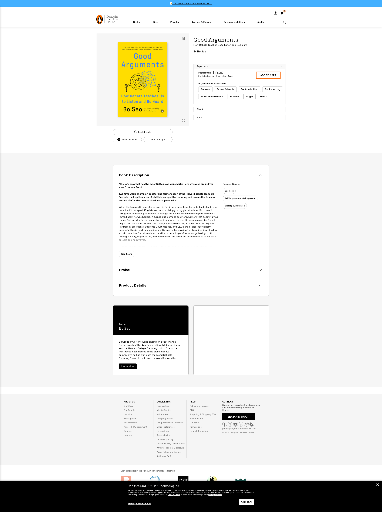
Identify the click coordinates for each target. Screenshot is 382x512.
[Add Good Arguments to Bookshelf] (183, 38)
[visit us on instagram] (251, 424)
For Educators (196, 418)
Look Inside (144, 132)
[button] (136, 22)
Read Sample (158, 139)
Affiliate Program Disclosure (170, 447)
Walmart (264, 96)
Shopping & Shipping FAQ (203, 414)
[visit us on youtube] (235, 424)
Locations (129, 414)
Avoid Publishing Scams (169, 452)
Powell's (234, 96)
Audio (239, 117)
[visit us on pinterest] (246, 424)
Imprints (128, 435)
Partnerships (163, 406)
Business (229, 190)
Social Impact (130, 422)
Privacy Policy (163, 435)
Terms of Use (163, 431)
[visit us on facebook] (224, 424)
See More (126, 254)
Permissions (196, 426)
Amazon (205, 89)
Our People (129, 410)
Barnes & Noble (225, 89)
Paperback (239, 66)
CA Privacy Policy (165, 439)
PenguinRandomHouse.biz (170, 422)
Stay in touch (240, 416)
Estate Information (199, 431)
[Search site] (284, 22)
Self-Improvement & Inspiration (240, 198)
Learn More (129, 367)
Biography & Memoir (235, 205)
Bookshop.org (272, 89)
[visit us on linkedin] (241, 424)
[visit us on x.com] (230, 424)
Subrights (194, 422)
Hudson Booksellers (212, 96)
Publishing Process (199, 406)
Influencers (162, 414)
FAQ (192, 410)
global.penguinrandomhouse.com (239, 428)
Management (130, 418)
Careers (127, 431)
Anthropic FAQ (164, 456)
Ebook (239, 109)
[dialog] (191, 496)
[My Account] (275, 12)
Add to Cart (268, 75)
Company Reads (165, 418)
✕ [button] (377, 485)
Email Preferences (166, 426)
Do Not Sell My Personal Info (171, 443)
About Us (129, 401)
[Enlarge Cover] (183, 120)
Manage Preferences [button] (139, 503)
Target (249, 96)
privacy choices (215, 494)
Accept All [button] (246, 501)
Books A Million (249, 89)
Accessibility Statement (135, 426)
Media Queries (164, 410)
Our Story (128, 406)
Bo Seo (201, 51)
